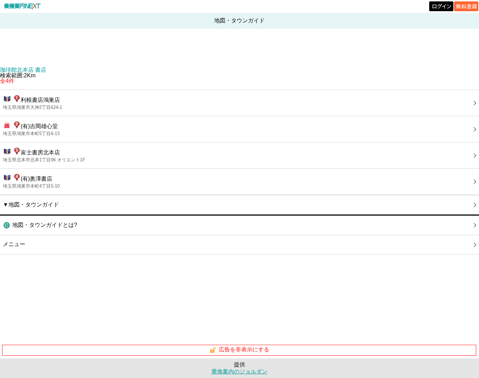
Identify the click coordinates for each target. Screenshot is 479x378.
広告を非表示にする (244, 350)
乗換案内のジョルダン (239, 371)
